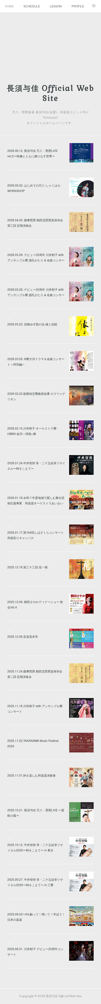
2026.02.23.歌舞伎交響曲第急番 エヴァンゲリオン (36, 396)
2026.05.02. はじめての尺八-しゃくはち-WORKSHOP (34, 188)
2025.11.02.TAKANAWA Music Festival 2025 (33, 743)
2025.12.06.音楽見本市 (22, 636)
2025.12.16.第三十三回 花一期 (27, 567)
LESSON (56, 6)
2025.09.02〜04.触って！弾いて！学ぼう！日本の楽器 (36, 917)
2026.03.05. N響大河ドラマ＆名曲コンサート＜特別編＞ (35, 361)
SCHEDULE (32, 6)
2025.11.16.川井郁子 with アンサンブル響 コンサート (35, 708)
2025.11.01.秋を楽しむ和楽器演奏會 (31, 775)
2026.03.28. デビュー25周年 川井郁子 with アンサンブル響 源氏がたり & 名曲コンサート (35, 294)
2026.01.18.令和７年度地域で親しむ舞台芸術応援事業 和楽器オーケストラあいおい (35, 500)
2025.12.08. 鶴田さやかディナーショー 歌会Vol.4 (35, 604)
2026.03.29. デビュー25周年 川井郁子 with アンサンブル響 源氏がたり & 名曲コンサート (35, 260)
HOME (9, 6)
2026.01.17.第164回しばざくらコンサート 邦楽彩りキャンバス (35, 535)
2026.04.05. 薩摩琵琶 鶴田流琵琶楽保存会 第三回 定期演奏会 (35, 222)
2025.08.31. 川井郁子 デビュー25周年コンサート (35, 951)
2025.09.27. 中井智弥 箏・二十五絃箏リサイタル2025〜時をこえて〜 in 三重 (35, 882)
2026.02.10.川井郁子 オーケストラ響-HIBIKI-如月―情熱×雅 (32, 431)
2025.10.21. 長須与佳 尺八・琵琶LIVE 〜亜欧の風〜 (35, 812)
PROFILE (78, 6)
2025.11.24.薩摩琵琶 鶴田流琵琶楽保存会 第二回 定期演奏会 (34, 674)
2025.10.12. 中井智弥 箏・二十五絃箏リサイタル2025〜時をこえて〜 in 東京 (35, 847)
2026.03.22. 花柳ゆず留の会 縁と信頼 (32, 324)
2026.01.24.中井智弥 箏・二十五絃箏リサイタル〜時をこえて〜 (36, 465)
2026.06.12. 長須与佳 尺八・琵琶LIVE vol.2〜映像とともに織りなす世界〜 (32, 153)
